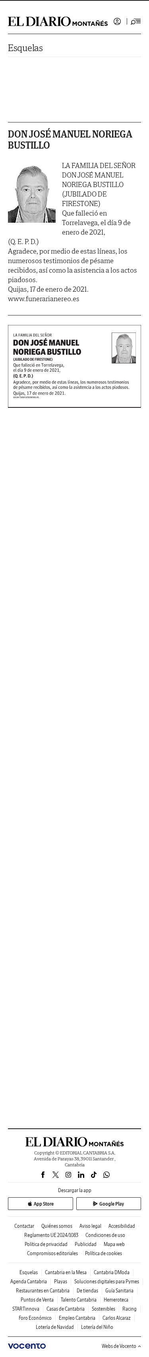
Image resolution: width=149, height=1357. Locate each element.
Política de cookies (103, 1253)
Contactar (24, 1226)
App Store (44, 1204)
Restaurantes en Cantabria (43, 1291)
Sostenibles (103, 1309)
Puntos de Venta (37, 1300)
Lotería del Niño (97, 1327)
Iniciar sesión (117, 21)
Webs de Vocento (119, 1346)
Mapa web (114, 1244)
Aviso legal (90, 1226)
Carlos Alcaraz (117, 1318)
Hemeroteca (116, 1300)
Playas (60, 1281)
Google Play (111, 1204)
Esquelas (25, 48)
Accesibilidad (121, 1226)
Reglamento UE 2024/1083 (51, 1235)
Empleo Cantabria (77, 1318)
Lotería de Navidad (55, 1327)
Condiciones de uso (105, 1235)
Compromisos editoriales (52, 1253)
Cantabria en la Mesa (66, 1272)
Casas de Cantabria (65, 1309)
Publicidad (86, 1244)
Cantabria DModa (112, 1272)
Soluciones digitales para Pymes (106, 1281)
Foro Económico (35, 1318)
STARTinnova (25, 1309)
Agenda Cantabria (28, 1281)
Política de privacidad (46, 1244)
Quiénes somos (56, 1226)
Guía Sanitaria (119, 1291)
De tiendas (87, 1291)
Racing (129, 1309)
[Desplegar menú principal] (136, 21)
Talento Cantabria (79, 1300)
